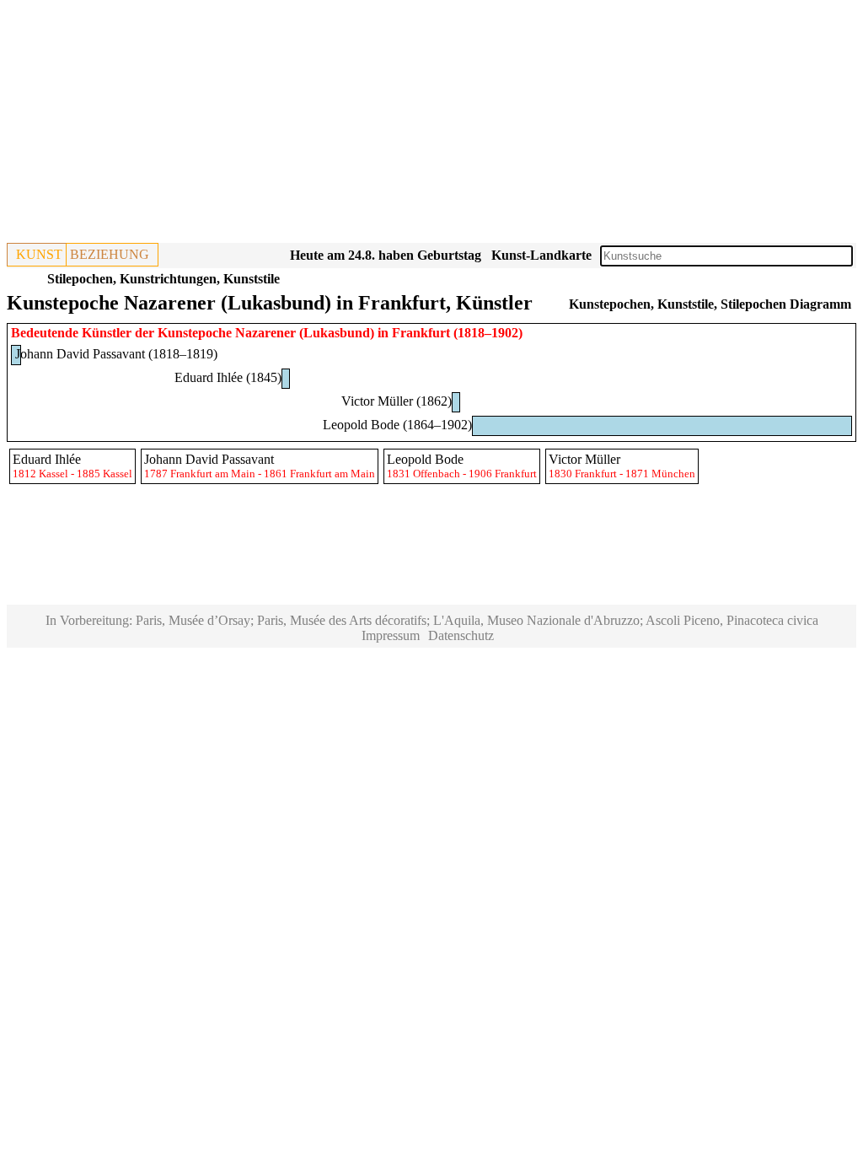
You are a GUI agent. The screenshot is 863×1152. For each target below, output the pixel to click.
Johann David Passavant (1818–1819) (116, 354)
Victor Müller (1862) (396, 401)
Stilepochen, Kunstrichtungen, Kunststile (163, 279)
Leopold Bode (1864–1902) (397, 424)
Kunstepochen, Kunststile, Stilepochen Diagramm (710, 304)
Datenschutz (461, 635)
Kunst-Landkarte (541, 255)
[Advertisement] (431, 125)
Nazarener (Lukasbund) (304, 333)
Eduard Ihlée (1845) (227, 377)
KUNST (39, 254)
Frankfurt (421, 333)
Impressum (391, 635)
